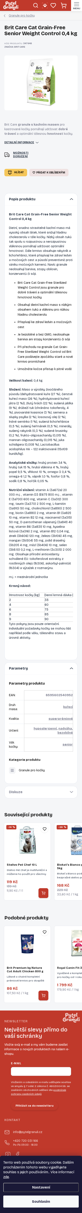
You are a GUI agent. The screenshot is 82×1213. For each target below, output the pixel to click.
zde (6, 1177)
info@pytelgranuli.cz (27, 1132)
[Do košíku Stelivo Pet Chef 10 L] (43, 893)
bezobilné (65, 733)
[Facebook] (17, 1154)
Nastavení (41, 1187)
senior (68, 744)
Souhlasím (41, 1201)
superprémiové (61, 719)
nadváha (65, 728)
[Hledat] (35, 5)
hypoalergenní (45, 728)
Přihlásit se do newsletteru (35, 1105)
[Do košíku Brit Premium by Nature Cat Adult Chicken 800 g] (43, 995)
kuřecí (68, 707)
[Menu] (76, 5)
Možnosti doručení (20, 154)
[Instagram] (7, 1154)
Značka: (14, 47)
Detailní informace (19, 142)
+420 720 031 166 (25, 1143)
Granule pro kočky (32, 770)
